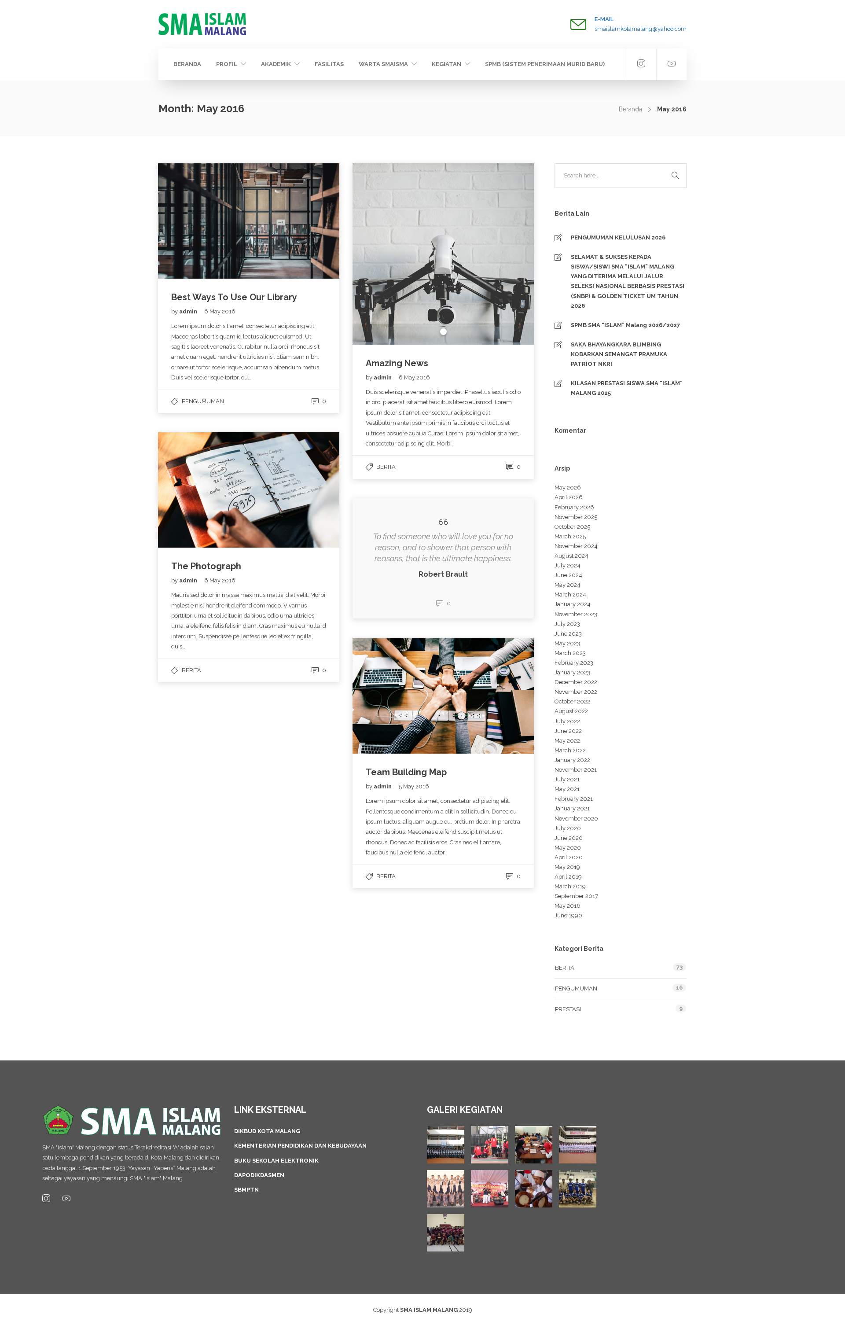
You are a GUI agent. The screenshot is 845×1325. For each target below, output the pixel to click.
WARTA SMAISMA (383, 64)
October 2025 (572, 526)
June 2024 (568, 575)
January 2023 (572, 672)
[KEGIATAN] (445, 1144)
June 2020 (569, 838)
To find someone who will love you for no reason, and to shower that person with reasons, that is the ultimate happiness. (443, 547)
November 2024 (576, 546)
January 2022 (572, 760)
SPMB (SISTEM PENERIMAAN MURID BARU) (545, 64)
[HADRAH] (533, 1188)
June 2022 (568, 731)
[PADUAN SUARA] (445, 1188)
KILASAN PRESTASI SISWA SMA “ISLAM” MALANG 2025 (627, 388)
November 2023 (576, 614)
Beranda (187, 64)
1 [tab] (443, 331)
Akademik (276, 64)
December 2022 (576, 682)
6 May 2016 (219, 311)
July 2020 (568, 828)
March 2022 (570, 750)
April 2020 (569, 857)
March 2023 (570, 653)
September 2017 (576, 896)
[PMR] (489, 1144)
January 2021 (572, 808)
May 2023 (567, 643)
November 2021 (576, 769)
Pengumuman (203, 401)
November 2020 (576, 818)
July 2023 (567, 624)
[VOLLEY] (577, 1188)
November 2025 (576, 517)
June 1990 (568, 915)
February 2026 (574, 507)
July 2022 (567, 721)
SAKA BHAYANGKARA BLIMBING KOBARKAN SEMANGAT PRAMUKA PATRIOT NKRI (619, 354)
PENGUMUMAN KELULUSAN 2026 (618, 237)
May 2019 (567, 867)
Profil (226, 64)
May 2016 (567, 905)
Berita (386, 467)
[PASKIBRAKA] (577, 1144)
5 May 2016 (414, 786)
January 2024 (573, 604)
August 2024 (571, 555)
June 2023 (568, 633)
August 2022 (571, 711)
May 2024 (567, 585)
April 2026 (569, 497)
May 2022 (567, 740)
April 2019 (568, 876)
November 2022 (576, 691)
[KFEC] (533, 1144)
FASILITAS (329, 64)
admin (188, 311)
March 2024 (570, 594)
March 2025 (570, 536)
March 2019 (570, 886)
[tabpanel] (443, 254)
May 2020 (568, 847)
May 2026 (568, 487)
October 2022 (572, 701)
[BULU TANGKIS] (445, 1232)
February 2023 (574, 662)
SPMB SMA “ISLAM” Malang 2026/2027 (625, 325)
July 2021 (567, 779)
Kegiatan (446, 64)
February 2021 (574, 798)
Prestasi (568, 1009)
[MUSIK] (489, 1188)
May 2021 (567, 789)
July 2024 (567, 565)
